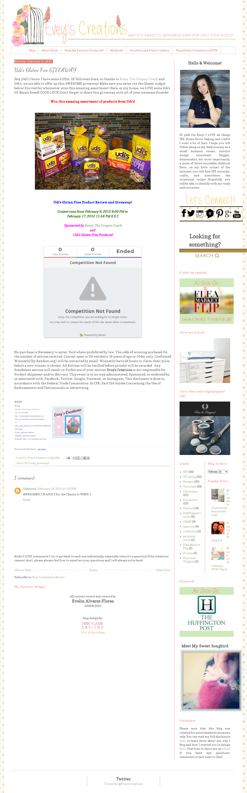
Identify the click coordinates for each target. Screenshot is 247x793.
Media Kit (117, 50)
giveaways (43, 463)
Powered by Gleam (95, 335)
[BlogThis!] (78, 458)
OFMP (187, 521)
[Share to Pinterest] (88, 458)
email (226, 748)
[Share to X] (81, 458)
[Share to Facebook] (85, 458)
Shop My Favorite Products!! (84, 50)
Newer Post (23, 570)
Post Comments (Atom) (48, 577)
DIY (185, 472)
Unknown (29, 488)
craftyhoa (190, 531)
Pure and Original (189, 559)
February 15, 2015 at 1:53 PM (56, 488)
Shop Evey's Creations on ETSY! (197, 50)
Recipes (188, 481)
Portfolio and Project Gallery (149, 50)
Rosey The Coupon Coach (138, 79)
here (183, 741)
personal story (189, 537)
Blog (32, 50)
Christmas (190, 491)
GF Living (30, 463)
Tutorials (189, 486)
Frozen (188, 553)
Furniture (190, 500)
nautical (189, 526)
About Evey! (50, 50)
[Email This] (74, 458)
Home (93, 570)
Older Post (163, 570)
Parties (188, 508)
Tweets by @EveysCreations (123, 784)
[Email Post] (67, 457)
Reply (27, 499)
